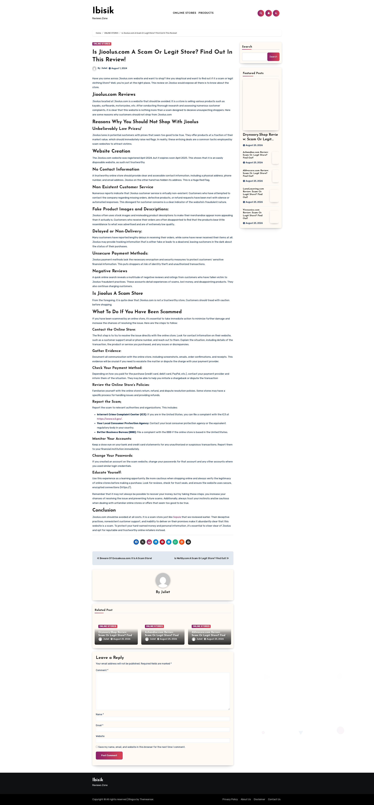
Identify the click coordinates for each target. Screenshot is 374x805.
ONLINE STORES (184, 13)
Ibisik (103, 11)
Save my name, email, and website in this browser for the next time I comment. (141, 747)
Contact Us (274, 799)
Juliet (104, 68)
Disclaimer (259, 799)
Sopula (177, 517)
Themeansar (146, 799)
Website (100, 736)
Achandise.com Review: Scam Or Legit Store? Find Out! (162, 635)
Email (99, 725)
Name (100, 714)
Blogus (132, 799)
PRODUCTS (205, 13)
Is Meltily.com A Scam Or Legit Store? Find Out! (200, 558)
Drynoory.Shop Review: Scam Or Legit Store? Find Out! (115, 635)
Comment (102, 670)
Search (247, 46)
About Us (246, 799)
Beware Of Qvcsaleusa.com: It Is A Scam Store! (125, 558)
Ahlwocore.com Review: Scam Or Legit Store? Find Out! (208, 635)
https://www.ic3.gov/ (109, 418)
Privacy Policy (230, 799)
